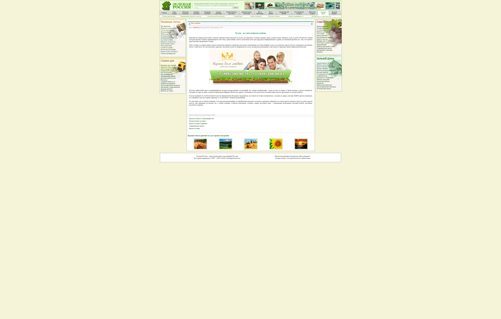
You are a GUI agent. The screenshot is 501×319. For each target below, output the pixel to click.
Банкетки (320, 83)
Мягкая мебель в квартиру (326, 70)
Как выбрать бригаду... (325, 50)
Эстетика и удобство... (325, 43)
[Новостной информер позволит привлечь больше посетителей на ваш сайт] (292, 6)
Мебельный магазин (324, 85)
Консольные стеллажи (169, 69)
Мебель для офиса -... (168, 34)
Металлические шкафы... (169, 50)
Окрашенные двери (168, 76)
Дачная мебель (322, 26)
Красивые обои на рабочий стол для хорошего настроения (208, 136)
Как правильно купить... (325, 37)
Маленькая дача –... (167, 32)
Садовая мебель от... (168, 82)
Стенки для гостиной (324, 74)
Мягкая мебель (322, 69)
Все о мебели (195, 23)
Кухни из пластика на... (169, 67)
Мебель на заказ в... (324, 32)
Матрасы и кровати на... (168, 42)
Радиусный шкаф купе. (169, 71)
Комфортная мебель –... (168, 38)
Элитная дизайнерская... (169, 53)
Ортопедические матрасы (170, 85)
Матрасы (164, 80)
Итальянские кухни (324, 89)
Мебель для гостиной (325, 65)
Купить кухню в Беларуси (169, 51)
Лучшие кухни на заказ (197, 121)
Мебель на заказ (167, 91)
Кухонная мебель (323, 81)
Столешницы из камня (325, 30)
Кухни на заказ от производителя (201, 119)
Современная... (322, 76)
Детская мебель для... (169, 78)
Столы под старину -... (168, 30)
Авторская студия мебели (170, 87)
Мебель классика (323, 79)
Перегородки (321, 45)
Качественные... (323, 35)
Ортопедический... (167, 46)
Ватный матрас (322, 72)
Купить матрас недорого (326, 67)
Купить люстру (322, 39)
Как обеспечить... (167, 73)
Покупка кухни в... (167, 36)
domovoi (196, 27)
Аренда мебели (166, 89)
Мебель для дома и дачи (326, 46)
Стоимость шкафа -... (168, 48)
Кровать (320, 52)
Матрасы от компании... (325, 78)
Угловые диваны (323, 28)
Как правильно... (166, 26)
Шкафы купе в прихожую (326, 41)
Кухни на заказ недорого (198, 123)
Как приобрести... (167, 74)
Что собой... (321, 34)
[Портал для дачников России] (177, 6)
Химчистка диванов (168, 84)
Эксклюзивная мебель (325, 63)
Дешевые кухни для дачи (169, 28)
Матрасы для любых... (169, 65)
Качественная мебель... (168, 44)
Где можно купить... (167, 40)
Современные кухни (324, 48)
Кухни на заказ (194, 128)
